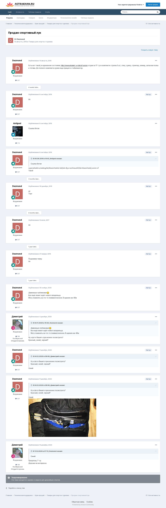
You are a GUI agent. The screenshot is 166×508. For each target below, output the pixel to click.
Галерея (32, 18)
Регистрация (153, 4)
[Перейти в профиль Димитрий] (18, 324)
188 (18, 336)
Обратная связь (78, 502)
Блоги (41, 18)
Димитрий (17, 316)
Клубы (47, 12)
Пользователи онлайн (69, 18)
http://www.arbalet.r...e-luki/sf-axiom (74, 65)
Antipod (17, 123)
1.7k (18, 143)
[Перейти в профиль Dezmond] (10, 40)
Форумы (9, 18)
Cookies (90, 502)
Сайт (10, 12)
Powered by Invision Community (83, 505)
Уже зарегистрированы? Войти (130, 5)
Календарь (21, 18)
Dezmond (21, 39)
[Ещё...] (156, 60)
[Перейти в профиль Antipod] (18, 131)
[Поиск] (157, 12)
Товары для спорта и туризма (41, 42)
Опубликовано (39, 61)
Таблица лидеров (87, 18)
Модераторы (51, 18)
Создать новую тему (149, 50)
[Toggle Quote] (32, 158)
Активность (20, 12)
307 (18, 80)
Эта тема (149, 12)
